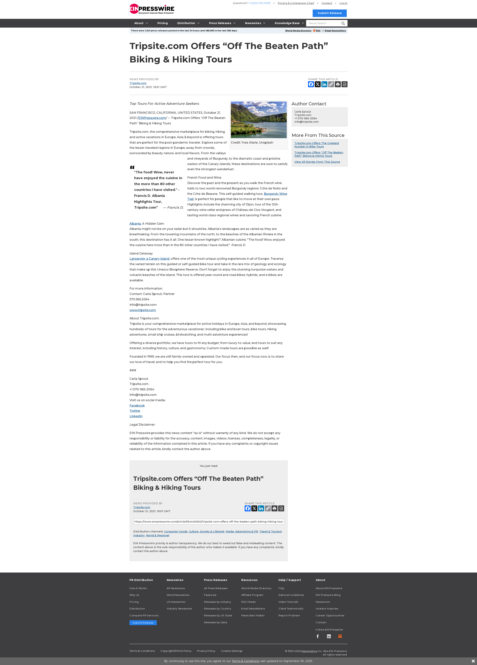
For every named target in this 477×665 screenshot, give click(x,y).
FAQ (281, 588)
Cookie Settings (231, 650)
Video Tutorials (288, 601)
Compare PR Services (143, 615)
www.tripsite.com (142, 310)
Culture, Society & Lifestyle (206, 531)
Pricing (296, 2)
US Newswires (176, 601)
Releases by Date (215, 622)
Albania (135, 223)
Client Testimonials (291, 608)
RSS (318, 30)
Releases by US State (218, 615)
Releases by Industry (217, 601)
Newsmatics (309, 651)
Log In (343, 2)
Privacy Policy (206, 650)
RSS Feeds (248, 601)
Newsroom (323, 601)
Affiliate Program (252, 594)
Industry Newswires (179, 608)
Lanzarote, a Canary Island (149, 258)
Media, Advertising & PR (242, 531)
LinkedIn (136, 416)
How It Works (138, 588)
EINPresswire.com (152, 118)
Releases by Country (217, 608)
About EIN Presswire (329, 588)
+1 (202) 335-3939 (259, 2)
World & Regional (157, 535)
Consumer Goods (175, 531)
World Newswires (178, 594)
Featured (210, 594)
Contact (327, 2)
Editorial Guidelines (291, 594)
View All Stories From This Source (317, 162)
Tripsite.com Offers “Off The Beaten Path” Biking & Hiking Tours (318, 154)
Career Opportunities (330, 615)
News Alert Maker (253, 615)
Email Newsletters (335, 30)
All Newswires (176, 588)
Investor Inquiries (327, 608)
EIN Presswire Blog (328, 594)
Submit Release (330, 13)
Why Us (134, 594)
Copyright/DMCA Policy (175, 650)
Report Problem (289, 615)
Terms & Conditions (142, 650)
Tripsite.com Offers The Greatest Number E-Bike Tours (316, 145)
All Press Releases (216, 588)
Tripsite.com (137, 83)
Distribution (137, 608)
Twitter (134, 411)
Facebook (137, 405)
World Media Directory (298, 30)
